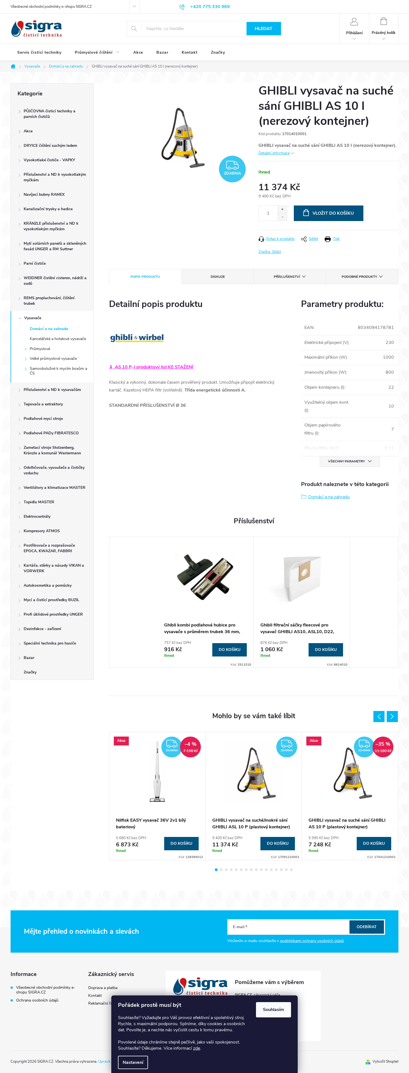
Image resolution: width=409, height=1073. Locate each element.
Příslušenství (287, 276)
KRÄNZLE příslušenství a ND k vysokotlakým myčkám (51, 226)
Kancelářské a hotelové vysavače (58, 338)
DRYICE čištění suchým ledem (50, 145)
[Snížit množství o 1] (282, 217)
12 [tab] (271, 869)
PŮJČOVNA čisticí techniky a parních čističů (49, 113)
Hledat (263, 29)
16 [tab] (291, 869)
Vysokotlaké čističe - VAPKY (49, 160)
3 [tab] (226, 869)
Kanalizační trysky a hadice (48, 209)
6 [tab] (241, 869)
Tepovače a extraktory (43, 404)
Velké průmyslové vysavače (53, 358)
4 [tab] (231, 869)
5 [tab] (236, 869)
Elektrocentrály (37, 516)
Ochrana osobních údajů (37, 1000)
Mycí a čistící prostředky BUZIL (51, 600)
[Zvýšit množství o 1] (282, 209)
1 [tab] (216, 869)
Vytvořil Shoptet (385, 1061)
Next (392, 716)
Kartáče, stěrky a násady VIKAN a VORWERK (54, 568)
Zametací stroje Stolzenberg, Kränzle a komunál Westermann (52, 450)
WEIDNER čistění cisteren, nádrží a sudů (55, 280)
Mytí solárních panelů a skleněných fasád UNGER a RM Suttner (55, 246)
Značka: (269, 251)
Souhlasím (273, 1010)
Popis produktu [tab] (145, 276)
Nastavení (133, 1062)
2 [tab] (221, 869)
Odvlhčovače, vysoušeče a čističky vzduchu (54, 470)
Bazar (29, 657)
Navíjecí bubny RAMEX (44, 194)
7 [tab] (246, 869)
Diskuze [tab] (218, 276)
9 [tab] (256, 869)
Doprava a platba (102, 987)
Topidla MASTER (39, 502)
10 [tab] (261, 869)
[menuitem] (39, 52)
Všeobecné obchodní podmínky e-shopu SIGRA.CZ (51, 6)
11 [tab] (266, 869)
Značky (30, 672)
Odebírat (367, 927)
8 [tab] (251, 869)
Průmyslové (40, 348)
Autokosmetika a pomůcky (48, 585)
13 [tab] (276, 869)
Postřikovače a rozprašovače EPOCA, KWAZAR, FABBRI (49, 548)
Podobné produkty (359, 276)
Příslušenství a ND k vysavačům (52, 389)
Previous (379, 716)
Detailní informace (274, 153)
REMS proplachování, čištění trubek (49, 300)
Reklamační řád (101, 1003)
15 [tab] (286, 869)
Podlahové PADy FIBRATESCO (51, 433)
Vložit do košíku (333, 213)
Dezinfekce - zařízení (42, 628)
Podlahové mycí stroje (43, 418)
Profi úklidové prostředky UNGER (53, 614)
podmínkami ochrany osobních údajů (312, 940)
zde (196, 1048)
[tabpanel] (205, 602)
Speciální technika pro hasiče (50, 643)
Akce (28, 131)
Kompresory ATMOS (42, 531)
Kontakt (95, 995)
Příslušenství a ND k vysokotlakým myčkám (55, 177)
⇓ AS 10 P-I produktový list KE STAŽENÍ (151, 367)
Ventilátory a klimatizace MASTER (54, 487)
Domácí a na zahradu (49, 328)
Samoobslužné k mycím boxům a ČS (58, 371)
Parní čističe (35, 263)
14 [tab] (281, 869)
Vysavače (32, 318)
